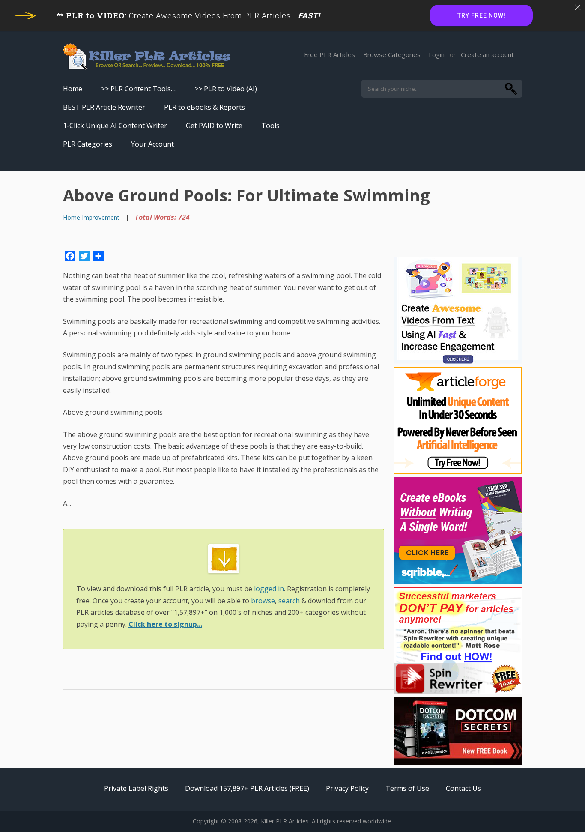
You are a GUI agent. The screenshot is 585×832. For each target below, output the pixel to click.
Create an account (487, 54)
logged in (269, 588)
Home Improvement (91, 217)
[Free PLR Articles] (146, 57)
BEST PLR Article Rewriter (104, 107)
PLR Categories (87, 144)
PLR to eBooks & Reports (204, 107)
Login (437, 54)
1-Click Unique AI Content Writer (115, 125)
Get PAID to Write (214, 125)
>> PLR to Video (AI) (225, 88)
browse (263, 600)
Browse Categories (392, 54)
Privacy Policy (347, 788)
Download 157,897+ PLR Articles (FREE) (247, 788)
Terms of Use (407, 788)
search (289, 600)
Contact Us (463, 788)
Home (72, 88)
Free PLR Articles (329, 54)
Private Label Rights (136, 788)
